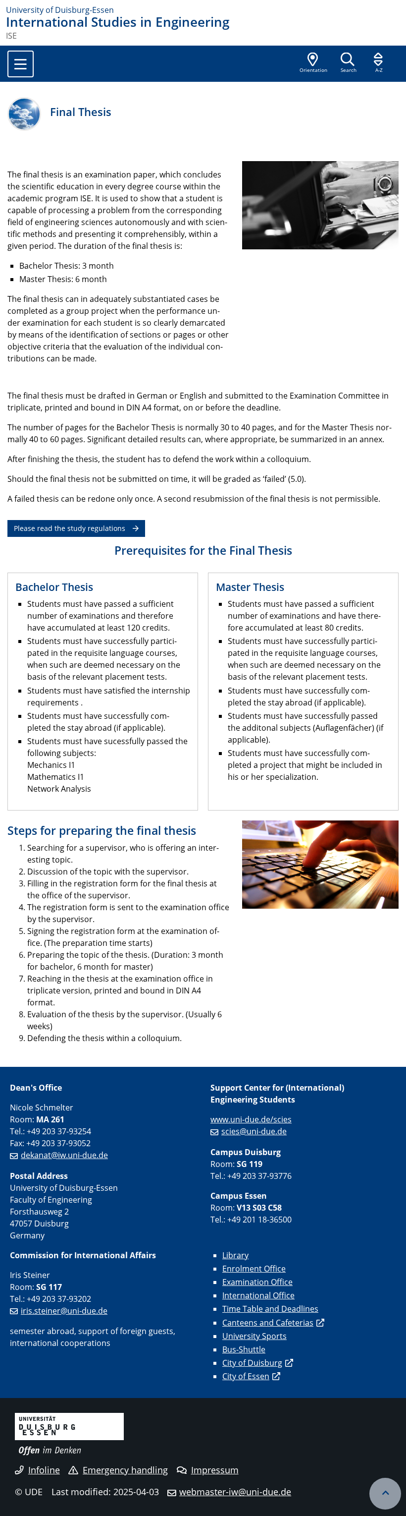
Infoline (44, 1470)
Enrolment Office (254, 1268)
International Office (258, 1295)
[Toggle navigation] (20, 64)
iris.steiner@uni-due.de (64, 1310)
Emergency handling (125, 1470)
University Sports (254, 1336)
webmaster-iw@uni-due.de (235, 1492)
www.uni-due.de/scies (251, 1119)
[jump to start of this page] (385, 1494)
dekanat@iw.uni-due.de (64, 1155)
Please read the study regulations (69, 528)
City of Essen (245, 1376)
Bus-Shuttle (243, 1349)
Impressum (215, 1470)
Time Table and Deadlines (270, 1308)
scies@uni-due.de (254, 1131)
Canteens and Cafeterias (267, 1322)
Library (235, 1255)
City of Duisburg (252, 1362)
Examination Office (257, 1282)
